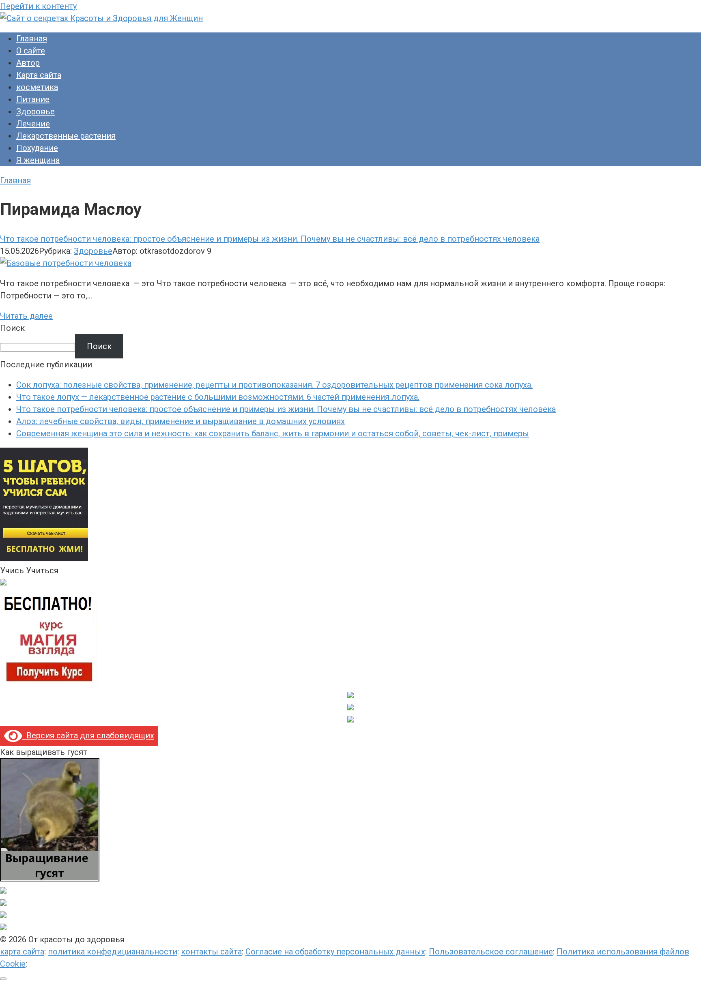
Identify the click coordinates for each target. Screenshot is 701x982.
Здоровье (35, 111)
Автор (28, 63)
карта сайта (22, 951)
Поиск (12, 328)
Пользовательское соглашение (491, 951)
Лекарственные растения (66, 136)
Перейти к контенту (38, 6)
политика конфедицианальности (112, 951)
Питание (32, 99)
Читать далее (26, 316)
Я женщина (38, 160)
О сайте (30, 51)
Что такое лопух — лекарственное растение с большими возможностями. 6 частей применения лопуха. (217, 397)
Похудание (37, 148)
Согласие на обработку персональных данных (335, 951)
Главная (31, 38)
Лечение (33, 124)
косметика (37, 87)
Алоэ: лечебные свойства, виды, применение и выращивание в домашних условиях (180, 421)
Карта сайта (38, 75)
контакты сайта (211, 951)
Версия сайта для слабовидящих (88, 735)
